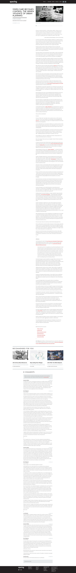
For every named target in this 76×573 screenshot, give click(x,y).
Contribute (53, 569)
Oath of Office (40, 310)
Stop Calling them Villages (36, 362)
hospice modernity (51, 149)
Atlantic (45, 569)
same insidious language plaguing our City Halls (55, 83)
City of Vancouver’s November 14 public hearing (54, 241)
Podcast (57, 1)
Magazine (49, 1)
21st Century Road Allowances (20, 362)
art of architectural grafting (45, 194)
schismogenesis (53, 158)
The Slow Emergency (40, 333)
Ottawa (45, 568)
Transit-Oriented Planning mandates (57, 143)
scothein (32, 366)
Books (53, 1)
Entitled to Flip (39, 330)
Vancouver (30, 568)
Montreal (45, 567)
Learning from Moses (40, 336)
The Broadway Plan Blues (41, 335)
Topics (44, 1)
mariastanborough (17, 366)
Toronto (29, 567)
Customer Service (54, 567)
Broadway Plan (42, 144)
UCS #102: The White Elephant (54, 362)
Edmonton (45, 570)
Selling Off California (48, 106)
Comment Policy (46, 377)
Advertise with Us (54, 568)
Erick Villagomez (17, 18)
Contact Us (53, 571)
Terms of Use (53, 570)
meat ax (55, 65)
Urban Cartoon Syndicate (52, 366)
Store (61, 1)
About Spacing (53, 567)
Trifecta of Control (40, 328)
